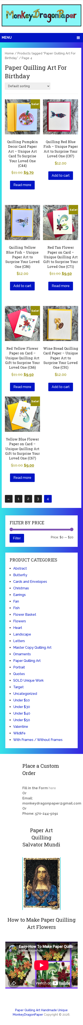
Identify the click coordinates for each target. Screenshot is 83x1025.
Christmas (21, 588)
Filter (17, 538)
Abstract (20, 568)
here (52, 788)
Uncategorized (25, 694)
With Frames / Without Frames (38, 740)
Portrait (19, 667)
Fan (16, 601)
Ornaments (22, 654)
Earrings (19, 595)
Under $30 (21, 707)
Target (18, 687)
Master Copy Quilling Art (32, 647)
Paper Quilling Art (27, 661)
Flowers (19, 621)
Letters (19, 641)
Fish (16, 608)
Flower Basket (24, 615)
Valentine (20, 727)
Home (9, 53)
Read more (22, 185)
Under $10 (21, 700)
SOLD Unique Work (28, 680)
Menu (7, 38)
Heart (17, 628)
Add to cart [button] (61, 175)
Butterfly (20, 575)
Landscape (22, 634)
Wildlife (19, 733)
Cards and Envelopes (30, 582)
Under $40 (21, 713)
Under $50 (21, 720)
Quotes (19, 674)
